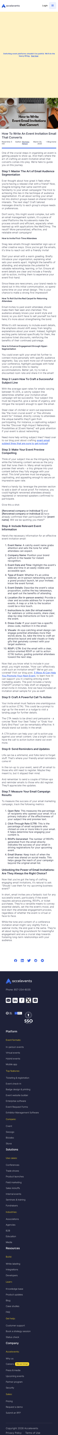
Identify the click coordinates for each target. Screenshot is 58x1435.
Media (9, 1242)
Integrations (12, 1269)
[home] (20, 6)
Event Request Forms (17, 1106)
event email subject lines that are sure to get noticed (26, 442)
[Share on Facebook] (15, 960)
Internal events (13, 1194)
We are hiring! (22, 1364)
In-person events (15, 1047)
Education (11, 1236)
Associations (12, 1219)
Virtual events (13, 1052)
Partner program (14, 1381)
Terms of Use (32, 1432)
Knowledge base (14, 1288)
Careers (10, 1364)
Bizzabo (10, 1137)
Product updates (14, 1294)
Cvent (9, 1126)
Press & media (13, 1370)
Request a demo (14, 1407)
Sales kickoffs (13, 1188)
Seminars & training (15, 1199)
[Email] (42, 960)
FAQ (8, 1312)
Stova (9, 1143)
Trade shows (12, 1170)
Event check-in (13, 1083)
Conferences (12, 1165)
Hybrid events (13, 1058)
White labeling (13, 1263)
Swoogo (10, 1132)
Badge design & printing (18, 1089)
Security (10, 1387)
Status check (12, 1337)
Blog (8, 1300)
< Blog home (51, 142)
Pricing (9, 1401)
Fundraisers (12, 1205)
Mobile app (11, 1064)
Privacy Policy (14, 1432)
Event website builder (17, 1095)
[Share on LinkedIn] (22, 960)
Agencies (10, 1224)
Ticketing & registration (17, 1077)
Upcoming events (15, 1376)
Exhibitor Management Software (22, 1112)
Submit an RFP (13, 1412)
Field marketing (14, 1182)
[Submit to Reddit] (35, 960)
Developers (12, 1275)
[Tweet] (29, 960)
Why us (10, 1358)
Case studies (12, 1306)
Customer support (15, 1325)
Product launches (15, 1176)
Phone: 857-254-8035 (18, 989)
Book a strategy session (18, 1331)
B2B (8, 1230)
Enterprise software (16, 1101)
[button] (52, 5)
